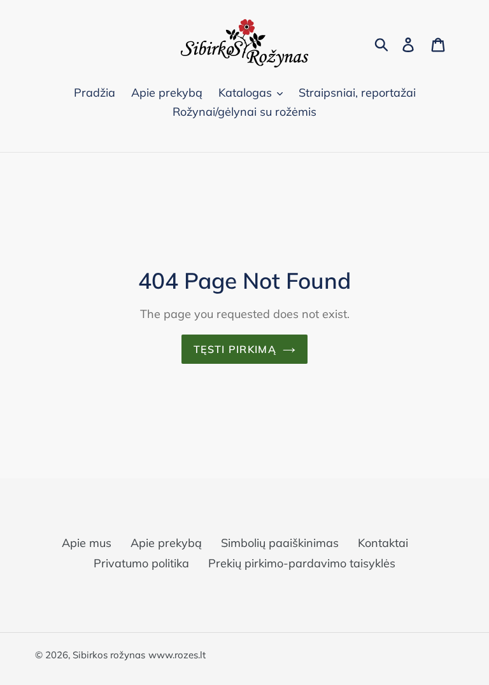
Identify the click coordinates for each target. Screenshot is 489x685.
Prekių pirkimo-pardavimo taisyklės (301, 563)
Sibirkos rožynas (109, 655)
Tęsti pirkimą (235, 349)
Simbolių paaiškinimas (280, 543)
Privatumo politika (141, 563)
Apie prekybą (166, 543)
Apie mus (86, 543)
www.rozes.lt (177, 655)
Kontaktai (383, 543)
